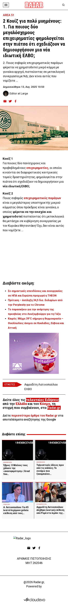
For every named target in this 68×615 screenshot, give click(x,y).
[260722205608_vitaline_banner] (34, 353)
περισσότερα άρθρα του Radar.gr (34, 415)
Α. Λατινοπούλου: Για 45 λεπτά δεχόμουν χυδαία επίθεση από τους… (16, 510)
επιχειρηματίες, (37, 168)
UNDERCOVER (7, 462)
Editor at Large (19, 93)
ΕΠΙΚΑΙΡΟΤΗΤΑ (41, 504)
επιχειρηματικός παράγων (42, 198)
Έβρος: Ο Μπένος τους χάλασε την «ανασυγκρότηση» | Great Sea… (16, 470)
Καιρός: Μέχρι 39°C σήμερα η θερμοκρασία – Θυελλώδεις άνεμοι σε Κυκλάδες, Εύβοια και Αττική (36, 323)
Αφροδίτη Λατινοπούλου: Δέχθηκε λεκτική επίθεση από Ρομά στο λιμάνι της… (50, 510)
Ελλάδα (21, 404)
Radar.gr (53, 408)
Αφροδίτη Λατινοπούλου (41, 384)
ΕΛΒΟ (28, 389)
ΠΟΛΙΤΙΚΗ (6, 504)
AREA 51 (8, 15)
